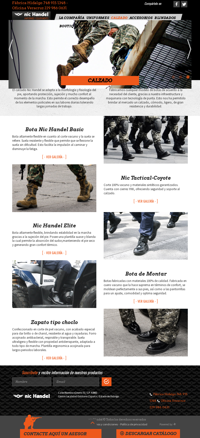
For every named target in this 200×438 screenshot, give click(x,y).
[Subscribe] (106, 381)
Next (189, 49)
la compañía (71, 18)
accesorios (141, 18)
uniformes (97, 18)
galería (91, 26)
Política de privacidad (133, 424)
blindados (165, 18)
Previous (11, 49)
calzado (119, 18)
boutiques (70, 26)
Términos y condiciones (103, 424)
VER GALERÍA (54, 156)
